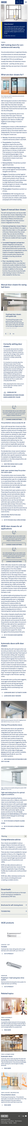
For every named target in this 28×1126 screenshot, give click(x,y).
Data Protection (18, 1121)
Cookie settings (4, 1122)
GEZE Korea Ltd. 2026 (5, 1119)
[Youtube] (25, 1116)
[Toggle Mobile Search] (17, 2)
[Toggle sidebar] (21, 2)
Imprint (14, 1122)
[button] (6, 334)
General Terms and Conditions (7, 1121)
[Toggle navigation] (26, 2)
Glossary (10, 1122)
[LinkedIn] (23, 1116)
